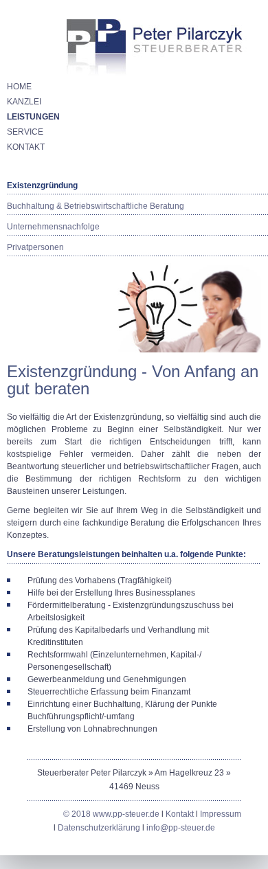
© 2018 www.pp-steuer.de (112, 814)
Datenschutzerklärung (99, 828)
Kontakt (181, 814)
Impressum (220, 814)
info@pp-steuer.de (180, 828)
